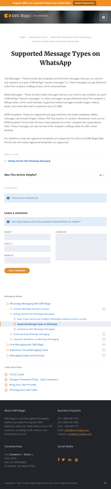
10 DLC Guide (16, 374)
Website (9, 255)
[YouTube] (76, 459)
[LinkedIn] (69, 459)
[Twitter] (63, 459)
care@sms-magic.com (80, 434)
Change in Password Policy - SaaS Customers (33, 379)
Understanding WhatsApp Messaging (31, 334)
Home (23, 37)
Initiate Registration (85, 3)
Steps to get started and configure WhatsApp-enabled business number (52, 319)
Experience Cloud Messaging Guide (29, 350)
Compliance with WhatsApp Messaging (36, 329)
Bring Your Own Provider (22, 384)
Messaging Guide (38, 37)
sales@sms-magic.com (76, 430)
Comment (61, 232)
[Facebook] (59, 459)
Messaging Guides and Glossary (27, 355)
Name (8, 232)
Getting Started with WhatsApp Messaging (55, 41)
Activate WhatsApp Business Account (31, 308)
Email (8, 243)
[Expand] (103, 308)
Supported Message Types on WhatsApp (37, 324)
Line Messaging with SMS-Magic (27, 344)
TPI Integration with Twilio (23, 390)
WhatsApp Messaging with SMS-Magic (71, 37)
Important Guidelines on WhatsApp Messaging (36, 339)
